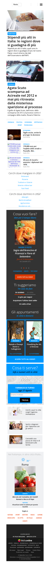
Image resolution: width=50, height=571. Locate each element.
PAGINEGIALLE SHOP (35, 543)
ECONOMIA (28, 122)
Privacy (28, 550)
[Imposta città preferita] (9, 4)
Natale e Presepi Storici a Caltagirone (25, 252)
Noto (15, 4)
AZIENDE (39, 518)
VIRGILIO (16, 543)
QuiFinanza (26, 137)
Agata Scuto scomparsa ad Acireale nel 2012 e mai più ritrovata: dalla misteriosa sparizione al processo (25, 97)
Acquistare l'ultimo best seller (25, 300)
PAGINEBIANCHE (22, 545)
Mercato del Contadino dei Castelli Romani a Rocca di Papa (25, 498)
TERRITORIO (12, 34)
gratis (26, 271)
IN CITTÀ (20, 518)
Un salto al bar (25, 304)
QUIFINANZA (20, 547)
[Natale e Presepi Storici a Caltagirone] (26, 234)
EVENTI (25, 521)
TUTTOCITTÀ (31, 545)
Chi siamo (12, 550)
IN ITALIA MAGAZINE (19, 536)
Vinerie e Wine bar (25, 185)
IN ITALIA (30, 518)
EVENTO (25, 494)
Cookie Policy (37, 550)
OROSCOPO (11, 518)
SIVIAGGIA (13, 547)
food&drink (17, 271)
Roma (25, 464)
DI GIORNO (19, 292)
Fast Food (25, 188)
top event (34, 271)
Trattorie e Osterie (25, 182)
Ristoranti (25, 176)
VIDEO (32, 515)
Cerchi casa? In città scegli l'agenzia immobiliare (33, 412)
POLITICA (19, 122)
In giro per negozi (25, 297)
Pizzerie (25, 179)
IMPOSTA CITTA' (31, 536)
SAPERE (39, 515)
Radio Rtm (26, 153)
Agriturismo (25, 203)
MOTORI (25, 515)
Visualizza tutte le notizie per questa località (25, 506)
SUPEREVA (37, 547)
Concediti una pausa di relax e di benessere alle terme (33, 441)
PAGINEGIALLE (24, 543)
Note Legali (20, 550)
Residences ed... (25, 206)
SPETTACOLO (38, 122)
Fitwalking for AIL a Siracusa (34, 345)
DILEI (37, 545)
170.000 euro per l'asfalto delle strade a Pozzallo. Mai (32, 148)
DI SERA (30, 292)
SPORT (20, 125)
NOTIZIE (25, 502)
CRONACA (11, 84)
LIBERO (10, 543)
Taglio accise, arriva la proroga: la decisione (32, 133)
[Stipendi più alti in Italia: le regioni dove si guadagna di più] (25, 21)
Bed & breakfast (25, 200)
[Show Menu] (41, 4)
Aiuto (32, 552)
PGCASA (13, 545)
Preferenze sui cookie (22, 552)
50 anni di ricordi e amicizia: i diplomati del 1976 (32, 162)
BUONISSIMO (29, 547)
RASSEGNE (25, 247)
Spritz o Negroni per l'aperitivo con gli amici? (33, 426)
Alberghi (25, 197)
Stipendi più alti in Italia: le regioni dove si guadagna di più (24, 41)
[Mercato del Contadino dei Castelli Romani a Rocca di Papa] (26, 480)
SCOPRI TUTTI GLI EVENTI (25, 277)
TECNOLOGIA (28, 125)
